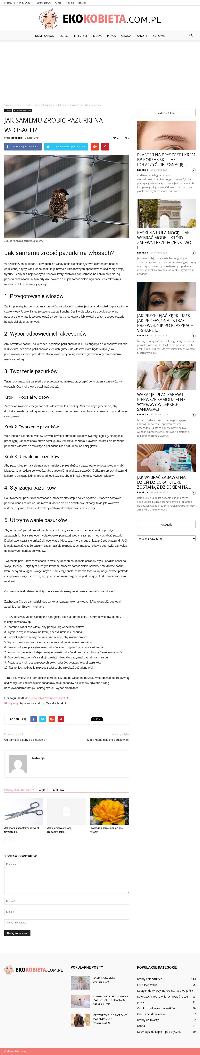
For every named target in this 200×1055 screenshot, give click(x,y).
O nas (58, 2)
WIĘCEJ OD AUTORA (51, 790)
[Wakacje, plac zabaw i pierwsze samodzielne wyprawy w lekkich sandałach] (166, 375)
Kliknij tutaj (11, 703)
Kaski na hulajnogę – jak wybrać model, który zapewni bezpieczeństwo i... (164, 240)
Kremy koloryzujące (149, 979)
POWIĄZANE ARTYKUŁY (19, 790)
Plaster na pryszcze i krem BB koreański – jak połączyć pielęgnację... (166, 159)
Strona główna (44, 2)
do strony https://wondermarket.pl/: (47, 698)
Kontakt (82, 2)
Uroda (126, 36)
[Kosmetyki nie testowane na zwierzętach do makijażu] (80, 1001)
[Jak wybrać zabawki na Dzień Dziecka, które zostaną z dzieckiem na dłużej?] (166, 458)
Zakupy (142, 36)
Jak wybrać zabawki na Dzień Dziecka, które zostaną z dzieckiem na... (164, 482)
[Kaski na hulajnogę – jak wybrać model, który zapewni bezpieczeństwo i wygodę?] (166, 213)
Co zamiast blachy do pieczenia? (25, 740)
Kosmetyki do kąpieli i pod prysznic (159, 1032)
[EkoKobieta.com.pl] (100, 18)
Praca (111, 36)
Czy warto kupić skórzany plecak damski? (110, 1017)
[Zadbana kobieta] (80, 983)
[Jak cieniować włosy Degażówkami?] (66, 811)
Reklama (69, 2)
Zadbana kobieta (104, 977)
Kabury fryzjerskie (22, 110)
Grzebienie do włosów (151, 1014)
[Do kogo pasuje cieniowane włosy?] (109, 811)
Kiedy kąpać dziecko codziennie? (108, 740)
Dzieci (64, 36)
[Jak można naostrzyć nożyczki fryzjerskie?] (23, 811)
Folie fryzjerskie (147, 985)
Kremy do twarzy (148, 1020)
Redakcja (16, 137)
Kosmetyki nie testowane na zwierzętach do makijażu (110, 998)
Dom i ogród (44, 36)
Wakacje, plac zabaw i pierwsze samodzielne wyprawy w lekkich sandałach (161, 402)
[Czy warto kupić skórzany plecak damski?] (80, 1020)
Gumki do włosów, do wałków (156, 1008)
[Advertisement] (100, 69)
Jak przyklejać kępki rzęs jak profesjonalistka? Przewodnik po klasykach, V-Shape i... (166, 323)
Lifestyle (81, 36)
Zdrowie (159, 36)
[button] (191, 35)
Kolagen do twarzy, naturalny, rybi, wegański (165, 990)
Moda (97, 36)
